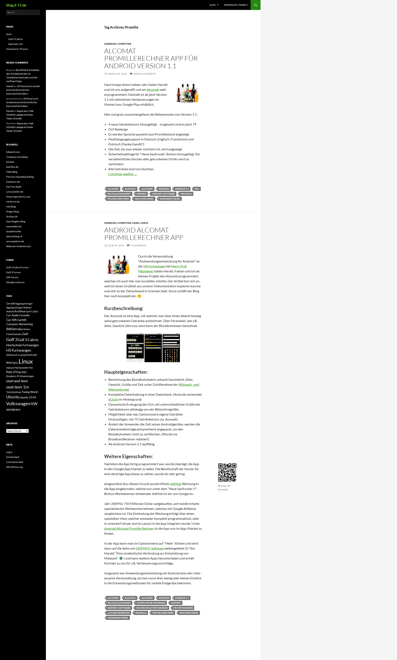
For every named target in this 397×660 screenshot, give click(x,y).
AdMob (175, 484)
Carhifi (21, 320)
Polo (30, 367)
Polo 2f (11, 372)
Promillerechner (118, 198)
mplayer (10, 367)
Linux (144, 222)
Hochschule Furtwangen (152, 607)
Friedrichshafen (14, 334)
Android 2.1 (182, 188)
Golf (25, 334)
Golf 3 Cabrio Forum (17, 267)
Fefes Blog (11, 171)
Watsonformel (144, 198)
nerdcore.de (13, 201)
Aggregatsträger (14, 307)
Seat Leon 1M (15, 44)
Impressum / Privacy (236, 5)
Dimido (10, 161)
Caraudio (24, 315)
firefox (27, 329)
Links (136, 222)
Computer (124, 43)
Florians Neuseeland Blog (20, 176)
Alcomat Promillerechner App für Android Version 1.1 (151, 58)
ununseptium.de (15, 241)
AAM (13, 303)
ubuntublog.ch (14, 236)
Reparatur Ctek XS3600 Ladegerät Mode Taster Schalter (19, 114)
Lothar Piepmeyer (119, 612)
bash (28, 311)
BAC (197, 188)
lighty (15, 362)
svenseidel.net (14, 226)
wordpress (13, 409)
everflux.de (12, 166)
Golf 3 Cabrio (15, 39)
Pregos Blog (12, 211)
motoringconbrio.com (18, 196)
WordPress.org (14, 466)
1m (8, 303)
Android (110, 43)
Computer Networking (151, 602)
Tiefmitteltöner (14, 392)
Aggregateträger (24, 303)
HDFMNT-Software (163, 193)
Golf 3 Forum (13, 272)
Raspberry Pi (12, 376)
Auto (213, 5)
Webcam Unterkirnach (18, 246)
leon (9, 362)
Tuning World (30, 392)
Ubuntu (13, 396)
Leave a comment (144, 73)
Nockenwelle (21, 367)
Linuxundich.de (14, 191)
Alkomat (147, 188)
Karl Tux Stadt (13, 186)
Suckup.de (12, 216)
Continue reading (122, 174)
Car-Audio (12, 315)
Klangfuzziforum (15, 282)
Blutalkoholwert (119, 193)
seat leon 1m (17, 386)
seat (9, 381)
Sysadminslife (13, 231)
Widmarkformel (170, 198)
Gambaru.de (13, 181)
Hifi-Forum (12, 277)
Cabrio (34, 311)
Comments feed (14, 462)
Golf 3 (12, 339)
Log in (9, 452)
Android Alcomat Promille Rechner (129, 528)
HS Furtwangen (154, 266)
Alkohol (130, 188)
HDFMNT (141, 193)
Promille (186, 193)
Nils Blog (11, 206)
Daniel (9, 86)
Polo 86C (21, 372)
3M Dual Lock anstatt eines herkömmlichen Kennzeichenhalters (23, 90)
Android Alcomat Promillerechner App (143, 234)
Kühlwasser (12, 354)
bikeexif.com (13, 151)
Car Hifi (11, 320)
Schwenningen (26, 376)
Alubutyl (27, 307)
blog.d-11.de (16, 5)
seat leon (20, 381)
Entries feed (12, 457)
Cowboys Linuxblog (17, 156)
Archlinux (20, 311)
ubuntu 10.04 (28, 397)
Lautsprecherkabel (27, 354)
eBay (20, 329)
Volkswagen (18, 403)
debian (11, 329)
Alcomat (153, 89)
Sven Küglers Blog (15, 221)
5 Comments (138, 245)
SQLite (113, 399)
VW (34, 403)
